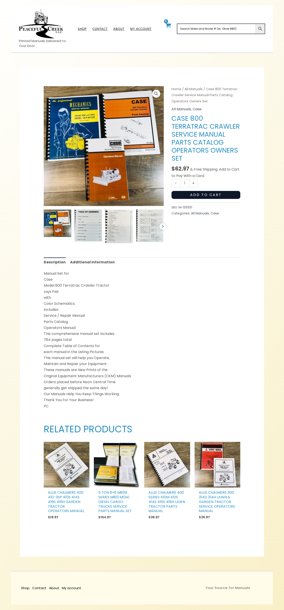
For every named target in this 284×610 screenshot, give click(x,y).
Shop (25, 588)
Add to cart (206, 194)
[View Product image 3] (119, 226)
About (54, 588)
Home (176, 89)
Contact (39, 588)
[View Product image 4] (150, 226)
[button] (156, 94)
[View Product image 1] (57, 223)
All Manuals (194, 89)
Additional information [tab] (92, 262)
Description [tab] (55, 262)
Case (197, 109)
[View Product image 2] (88, 225)
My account (71, 588)
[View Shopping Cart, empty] (167, 28)
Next (162, 226)
